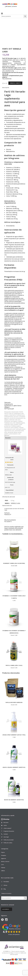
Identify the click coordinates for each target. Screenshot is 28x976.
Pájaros (3, 852)
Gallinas (3, 870)
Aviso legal (6, 837)
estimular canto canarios (11, 424)
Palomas (3, 867)
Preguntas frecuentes (9, 831)
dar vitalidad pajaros (19, 423)
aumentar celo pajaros (10, 421)
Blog (5, 889)
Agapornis (3, 858)
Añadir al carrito (15, 83)
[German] (9, 4)
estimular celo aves (15, 419)
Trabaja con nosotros (6, 893)
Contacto (6, 834)
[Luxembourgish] (13, 4)
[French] (7, 4)
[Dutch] (3, 4)
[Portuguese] (14, 4)
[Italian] (11, 4)
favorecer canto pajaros (11, 427)
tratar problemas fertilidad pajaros (13, 425)
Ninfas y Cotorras (5, 861)
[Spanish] (16, 4)
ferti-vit (11, 413)
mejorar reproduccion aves (13, 428)
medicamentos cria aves (11, 416)
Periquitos (3, 855)
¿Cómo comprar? (7, 828)
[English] (5, 4)
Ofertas (5, 885)
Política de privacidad (8, 840)
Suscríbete (5, 909)
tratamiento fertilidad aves (17, 415)
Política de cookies (8, 842)
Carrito (5, 825)
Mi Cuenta (6, 822)
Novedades (6, 881)
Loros (2, 864)
